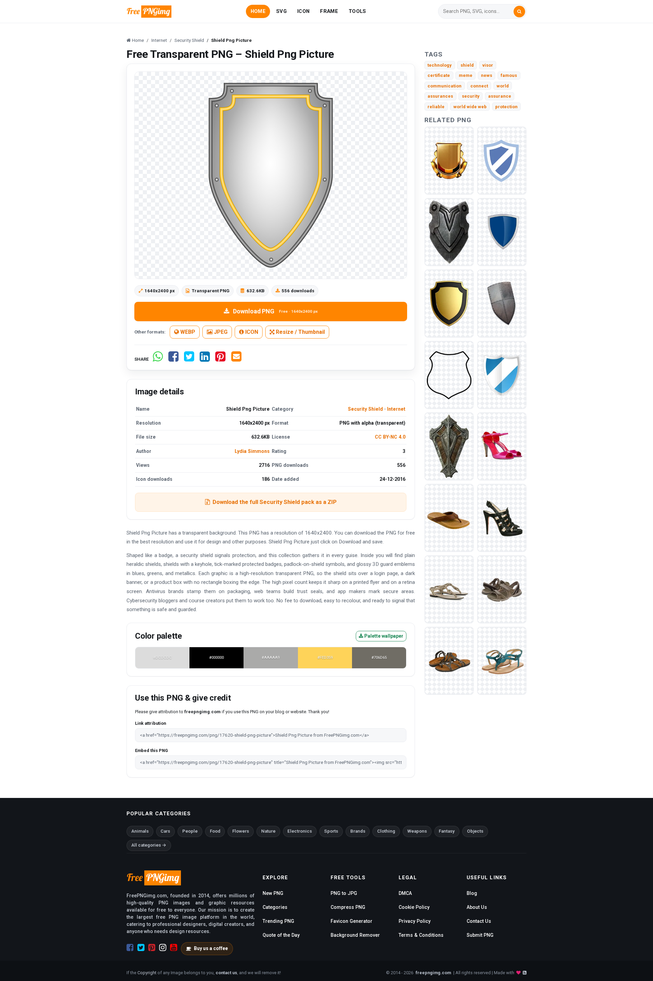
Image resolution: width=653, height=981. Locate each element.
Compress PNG (348, 907)
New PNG (273, 893)
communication (445, 85)
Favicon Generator (351, 921)
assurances (440, 96)
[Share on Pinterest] (220, 359)
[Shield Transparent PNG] (449, 446)
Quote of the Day (281, 935)
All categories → (148, 845)
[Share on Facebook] (173, 359)
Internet (396, 409)
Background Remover (355, 935)
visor (487, 65)
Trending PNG (278, 921)
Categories (275, 907)
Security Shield (365, 409)
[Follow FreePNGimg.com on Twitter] (141, 947)
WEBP (187, 332)
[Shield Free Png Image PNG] (449, 231)
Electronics (299, 831)
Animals (140, 831)
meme (465, 75)
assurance (499, 96)
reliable (436, 106)
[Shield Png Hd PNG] (501, 374)
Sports (331, 831)
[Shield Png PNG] (501, 231)
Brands (357, 831)
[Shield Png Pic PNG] (501, 303)
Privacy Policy (415, 921)
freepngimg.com (433, 972)
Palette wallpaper (383, 636)
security (471, 96)
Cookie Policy (414, 907)
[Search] (519, 11)
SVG (281, 11)
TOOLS (357, 11)
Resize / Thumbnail (299, 332)
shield (467, 65)
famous (509, 75)
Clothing (386, 831)
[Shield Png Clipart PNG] (501, 160)
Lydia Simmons (252, 451)
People (190, 831)
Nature (268, 831)
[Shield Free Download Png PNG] (449, 374)
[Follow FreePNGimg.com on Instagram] (162, 947)
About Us (477, 907)
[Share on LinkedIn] (205, 359)
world (503, 85)
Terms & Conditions (421, 935)
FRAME (329, 11)
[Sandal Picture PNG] (501, 517)
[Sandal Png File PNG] (501, 446)
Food (215, 831)
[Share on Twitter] (189, 359)
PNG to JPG (344, 893)
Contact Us (479, 921)
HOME (258, 11)
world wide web (470, 106)
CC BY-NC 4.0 (390, 437)
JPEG (220, 332)
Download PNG (275, 311)
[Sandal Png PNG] (449, 589)
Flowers (240, 831)
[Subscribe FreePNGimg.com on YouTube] (173, 947)
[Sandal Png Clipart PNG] (501, 589)
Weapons (417, 831)
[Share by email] (236, 359)
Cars (165, 831)
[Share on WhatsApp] (158, 359)
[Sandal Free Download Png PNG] (449, 660)
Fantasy (447, 831)
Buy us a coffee (211, 948)
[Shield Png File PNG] (449, 303)
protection (506, 106)
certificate (439, 75)
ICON (303, 11)
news (486, 75)
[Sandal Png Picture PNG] (501, 660)
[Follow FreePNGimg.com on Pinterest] (151, 947)
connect (479, 85)
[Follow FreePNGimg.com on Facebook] (130, 947)
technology (440, 65)
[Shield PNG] (449, 160)
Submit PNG (480, 935)
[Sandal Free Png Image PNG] (449, 517)
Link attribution (150, 723)
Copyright (146, 972)
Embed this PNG (151, 750)
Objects (475, 831)
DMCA (405, 893)
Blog (472, 893)
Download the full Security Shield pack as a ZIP (275, 501)
